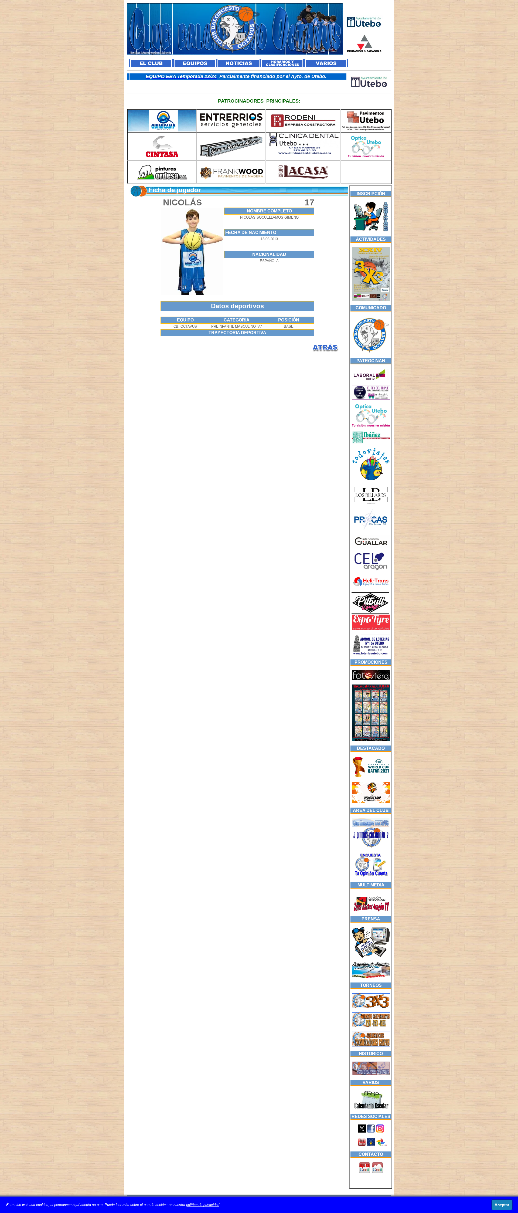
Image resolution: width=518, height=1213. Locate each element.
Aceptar (502, 1204)
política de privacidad (202, 1205)
